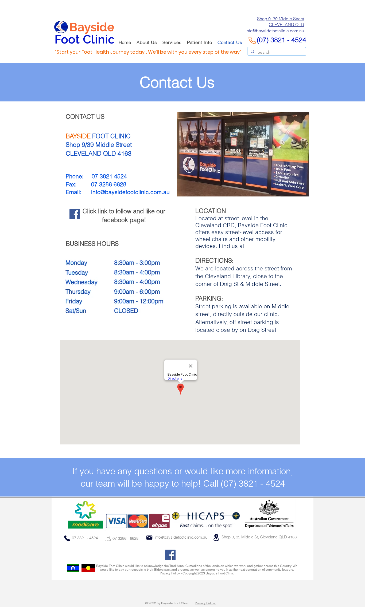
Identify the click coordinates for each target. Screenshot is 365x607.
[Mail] (149, 537)
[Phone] (67, 538)
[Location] (216, 537)
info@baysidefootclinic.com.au (130, 191)
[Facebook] (74, 214)
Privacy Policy (170, 573)
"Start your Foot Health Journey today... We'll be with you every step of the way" (148, 52)
